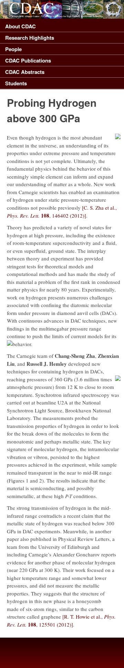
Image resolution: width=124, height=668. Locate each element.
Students (16, 83)
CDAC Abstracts (24, 72)
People (13, 49)
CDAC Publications (28, 60)
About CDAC (20, 26)
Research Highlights (29, 37)
